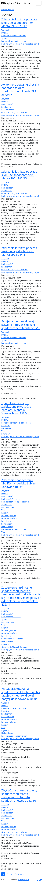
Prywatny (5, 434)
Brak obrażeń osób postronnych (15, 502)
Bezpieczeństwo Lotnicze (17, 3)
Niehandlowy (7, 526)
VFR (3, 431)
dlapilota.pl (24, 879)
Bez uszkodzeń (7, 109)
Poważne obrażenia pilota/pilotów (16, 423)
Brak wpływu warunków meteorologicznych (20, 44)
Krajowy (4, 513)
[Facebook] (41, 879)
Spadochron (6, 38)
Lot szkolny (6, 521)
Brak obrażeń (7, 104)
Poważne (5, 711)
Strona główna (7, 9)
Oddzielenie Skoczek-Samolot (14, 647)
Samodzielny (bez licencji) (12, 639)
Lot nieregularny (8, 515)
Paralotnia (5, 425)
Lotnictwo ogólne (9, 518)
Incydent (5, 98)
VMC (3, 532)
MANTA (4, 33)
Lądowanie (6, 428)
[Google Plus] (38, 879)
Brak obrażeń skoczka (11, 499)
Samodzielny (6, 524)
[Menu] (38, 3)
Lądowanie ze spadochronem (14, 41)
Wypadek (5, 30)
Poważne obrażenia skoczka (13, 35)
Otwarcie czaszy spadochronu (14, 112)
